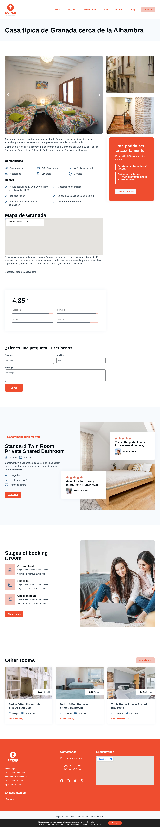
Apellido (60, 355)
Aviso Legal (10, 769)
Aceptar (115, 823)
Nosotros (119, 10)
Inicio (57, 10)
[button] (8, 95)
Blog (132, 10)
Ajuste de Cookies (13, 785)
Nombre (9, 355)
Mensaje (9, 367)
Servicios (71, 10)
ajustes (99, 824)
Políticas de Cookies (14, 781)
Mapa (105, 10)
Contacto (148, 10)
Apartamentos (89, 10)
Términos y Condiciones (16, 777)
